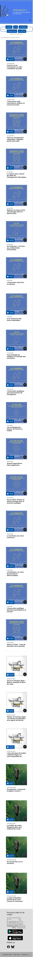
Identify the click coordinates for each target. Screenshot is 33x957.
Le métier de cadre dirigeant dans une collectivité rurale (14, 827)
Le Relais (9, 27)
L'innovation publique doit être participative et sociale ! (16, 609)
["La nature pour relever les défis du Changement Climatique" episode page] (16, 159)
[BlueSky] (12, 946)
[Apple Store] (15, 938)
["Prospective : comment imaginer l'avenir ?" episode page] (16, 774)
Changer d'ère (12, 31)
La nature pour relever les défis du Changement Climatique (16, 175)
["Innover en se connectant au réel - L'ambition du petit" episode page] (16, 50)
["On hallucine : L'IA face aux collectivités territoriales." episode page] (16, 231)
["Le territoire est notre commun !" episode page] (16, 521)
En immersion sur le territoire (15, 862)
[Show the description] (25, 59)
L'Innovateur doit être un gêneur (15, 283)
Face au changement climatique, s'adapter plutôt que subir (15, 139)
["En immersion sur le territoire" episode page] (16, 847)
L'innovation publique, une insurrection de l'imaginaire (15, 392)
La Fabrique (23, 27)
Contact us (25, 954)
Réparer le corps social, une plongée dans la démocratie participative (16, 211)
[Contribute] (29, 20)
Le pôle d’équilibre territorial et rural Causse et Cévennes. (15, 899)
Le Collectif (22, 31)
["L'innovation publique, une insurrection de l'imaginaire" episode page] (16, 376)
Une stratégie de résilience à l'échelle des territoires (16, 356)
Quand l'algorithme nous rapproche (14, 464)
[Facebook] (8, 946)
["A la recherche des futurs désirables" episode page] (16, 304)
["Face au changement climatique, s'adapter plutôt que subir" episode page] (16, 123)
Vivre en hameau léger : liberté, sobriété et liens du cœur (16, 682)
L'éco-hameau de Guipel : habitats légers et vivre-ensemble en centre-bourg (16, 754)
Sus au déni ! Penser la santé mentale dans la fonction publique (15, 501)
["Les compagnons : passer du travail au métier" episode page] (16, 412)
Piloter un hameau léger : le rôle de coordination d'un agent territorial (16, 718)
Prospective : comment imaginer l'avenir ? (16, 790)
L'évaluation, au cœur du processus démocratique (15, 573)
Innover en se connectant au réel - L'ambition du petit (15, 66)
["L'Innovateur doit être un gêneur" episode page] (16, 267)
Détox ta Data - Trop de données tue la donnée (16, 645)
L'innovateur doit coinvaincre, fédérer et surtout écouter (16, 103)
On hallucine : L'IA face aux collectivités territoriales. (16, 247)
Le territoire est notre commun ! (15, 536)
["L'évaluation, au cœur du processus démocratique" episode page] (16, 557)
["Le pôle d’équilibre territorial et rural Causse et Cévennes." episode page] (16, 883)
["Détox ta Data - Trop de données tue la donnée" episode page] (16, 629)
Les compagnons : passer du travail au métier (14, 428)
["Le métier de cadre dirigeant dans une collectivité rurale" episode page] (16, 810)
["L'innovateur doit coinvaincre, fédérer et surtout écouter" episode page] (16, 86)
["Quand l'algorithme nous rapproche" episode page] (16, 448)
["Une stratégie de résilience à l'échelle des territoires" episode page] (16, 340)
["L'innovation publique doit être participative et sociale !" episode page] (16, 593)
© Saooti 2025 (7, 954)
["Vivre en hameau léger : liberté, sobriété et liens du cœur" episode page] (16, 666)
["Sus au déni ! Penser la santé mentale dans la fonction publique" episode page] (16, 485)
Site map (17, 954)
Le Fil (15, 27)
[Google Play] (15, 931)
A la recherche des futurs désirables (14, 319)
